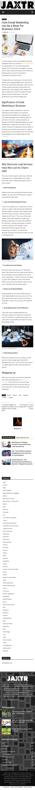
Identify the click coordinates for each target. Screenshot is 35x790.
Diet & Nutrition (7, 531)
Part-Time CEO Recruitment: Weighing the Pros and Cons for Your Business (22, 453)
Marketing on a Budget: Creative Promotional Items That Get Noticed (21, 444)
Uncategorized (7, 645)
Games (5, 564)
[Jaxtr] (17, 5)
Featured (5, 547)
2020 (4, 482)
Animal (5, 485)
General (5, 566)
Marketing (25, 395)
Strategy (11, 397)
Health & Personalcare (9, 577)
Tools (4, 637)
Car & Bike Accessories (9, 517)
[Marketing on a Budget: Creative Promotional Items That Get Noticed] (6, 444)
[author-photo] (17, 426)
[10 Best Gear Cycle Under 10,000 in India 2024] (6, 731)
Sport (4, 621)
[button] (3, 12)
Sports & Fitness (8, 623)
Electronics (6, 539)
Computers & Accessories (10, 526)
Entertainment (7, 542)
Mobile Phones (7, 599)
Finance (5, 550)
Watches (5, 651)
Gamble (5, 558)
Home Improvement (9, 585)
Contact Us (6, 787)
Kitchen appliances (8, 594)
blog (4, 507)
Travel (5, 642)
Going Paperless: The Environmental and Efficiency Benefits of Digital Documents (22, 462)
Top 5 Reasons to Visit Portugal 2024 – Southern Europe (25, 406)
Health (5, 575)
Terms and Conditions (17, 787)
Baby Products (7, 490)
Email (20, 395)
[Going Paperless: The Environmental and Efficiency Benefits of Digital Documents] (6, 462)
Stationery (6, 626)
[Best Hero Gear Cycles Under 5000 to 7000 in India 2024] (6, 722)
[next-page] (6, 468)
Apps (4, 488)
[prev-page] (3, 468)
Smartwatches (7, 618)
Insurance (6, 591)
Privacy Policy (28, 787)
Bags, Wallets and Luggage (11, 493)
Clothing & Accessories (10, 523)
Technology (6, 632)
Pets (4, 607)
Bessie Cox (6, 32)
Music (4, 602)
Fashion (5, 545)
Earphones (6, 534)
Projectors (6, 610)
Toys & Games (7, 640)
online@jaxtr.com (21, 700)
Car (4, 515)
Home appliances (8, 583)
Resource (5, 613)
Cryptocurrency (7, 528)
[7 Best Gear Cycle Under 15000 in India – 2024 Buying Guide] (6, 714)
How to (5, 588)
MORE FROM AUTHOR (22, 437)
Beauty (5, 496)
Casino (5, 520)
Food (4, 556)
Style (4, 629)
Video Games (7, 648)
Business (9, 16)
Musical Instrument (9, 604)
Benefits (9, 395)
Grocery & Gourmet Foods (10, 569)
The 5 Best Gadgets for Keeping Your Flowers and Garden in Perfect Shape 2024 (9, 407)
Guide (4, 572)
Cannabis (6, 512)
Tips (4, 634)
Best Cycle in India (8, 498)
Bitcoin (5, 504)
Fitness (5, 553)
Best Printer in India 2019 (10, 501)
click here (5, 136)
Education (6, 536)
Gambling (6, 561)
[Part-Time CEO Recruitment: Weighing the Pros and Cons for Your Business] (6, 453)
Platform (5, 397)
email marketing (27, 63)
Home (3, 16)
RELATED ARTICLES (8, 437)
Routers (5, 615)
